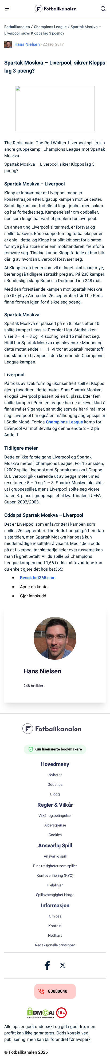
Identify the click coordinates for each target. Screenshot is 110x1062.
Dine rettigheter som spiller (55, 866)
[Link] (47, 965)
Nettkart (55, 935)
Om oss (55, 916)
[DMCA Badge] (40, 1012)
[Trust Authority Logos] (69, 1012)
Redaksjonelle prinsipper (55, 945)
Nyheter (55, 775)
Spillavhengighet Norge (55, 895)
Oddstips (55, 784)
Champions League (50, 27)
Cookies (55, 835)
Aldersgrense (55, 825)
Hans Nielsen (27, 44)
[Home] (55, 728)
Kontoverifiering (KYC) (55, 875)
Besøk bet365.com (38, 578)
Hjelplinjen (55, 885)
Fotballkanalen (17, 27)
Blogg (55, 794)
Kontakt (55, 926)
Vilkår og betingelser (55, 815)
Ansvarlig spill (55, 856)
